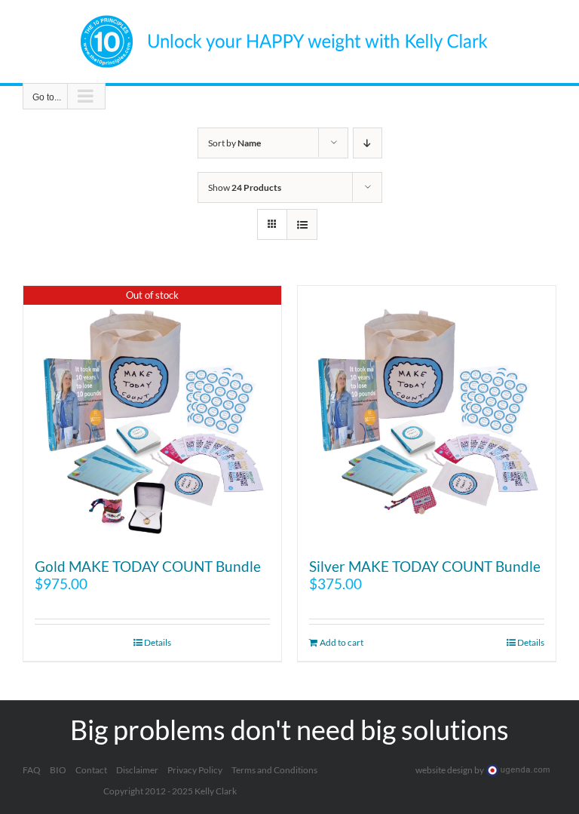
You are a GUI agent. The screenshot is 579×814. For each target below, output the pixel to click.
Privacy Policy (194, 770)
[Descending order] (367, 142)
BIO (58, 770)
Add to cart (341, 642)
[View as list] (302, 224)
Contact (91, 770)
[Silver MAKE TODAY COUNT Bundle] (427, 415)
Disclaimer (137, 770)
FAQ (32, 770)
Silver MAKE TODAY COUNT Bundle (425, 566)
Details (157, 642)
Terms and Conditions (274, 770)
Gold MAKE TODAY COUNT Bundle (148, 566)
